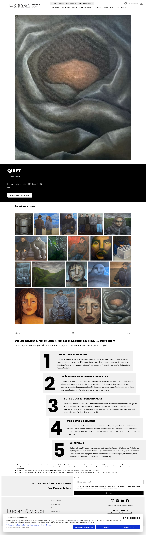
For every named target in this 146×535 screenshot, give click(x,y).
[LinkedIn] (122, 501)
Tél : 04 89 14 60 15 (120, 510)
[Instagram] (113, 501)
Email (76, 478)
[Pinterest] (117, 501)
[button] (141, 3)
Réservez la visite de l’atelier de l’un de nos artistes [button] (72, 3)
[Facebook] (127, 501)
